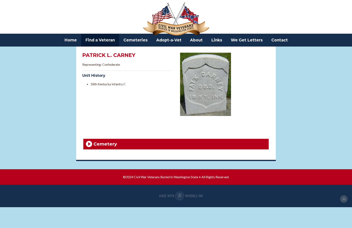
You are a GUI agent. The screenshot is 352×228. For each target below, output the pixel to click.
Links (216, 40)
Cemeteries (135, 40)
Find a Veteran (100, 40)
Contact (279, 40)
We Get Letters (247, 40)
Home (70, 40)
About (196, 40)
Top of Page (344, 199)
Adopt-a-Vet (169, 40)
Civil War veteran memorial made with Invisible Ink (181, 196)
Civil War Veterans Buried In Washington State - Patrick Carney (176, 19)
